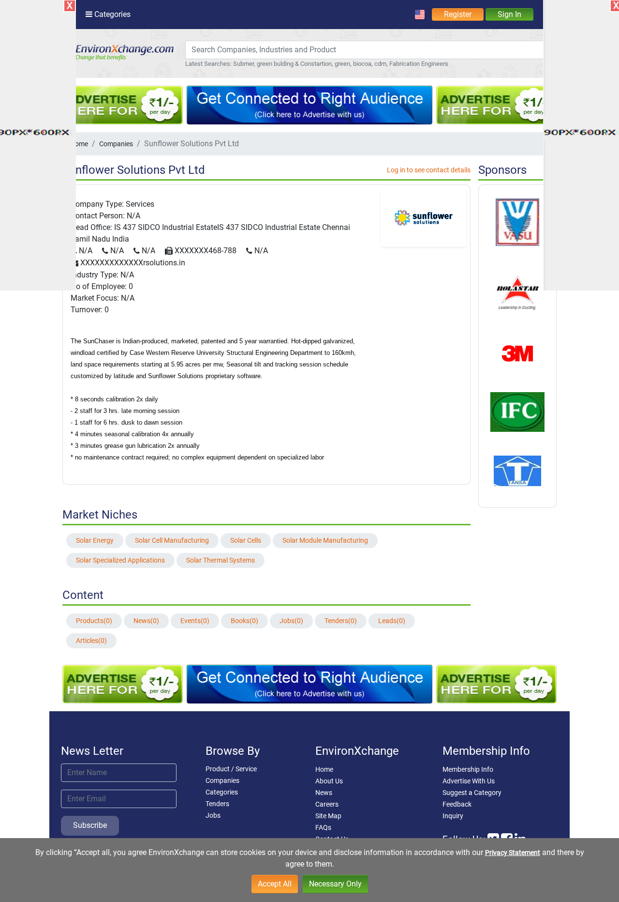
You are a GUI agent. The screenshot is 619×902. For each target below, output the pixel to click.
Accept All (275, 883)
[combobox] (364, 50)
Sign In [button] (509, 14)
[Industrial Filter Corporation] (517, 411)
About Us (329, 781)
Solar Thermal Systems (220, 560)
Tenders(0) (340, 621)
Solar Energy (95, 540)
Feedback (457, 804)
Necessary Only (335, 883)
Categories (222, 792)
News (323, 792)
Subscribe (90, 825)
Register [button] (458, 14)
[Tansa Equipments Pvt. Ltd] (517, 470)
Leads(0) (391, 621)
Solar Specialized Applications (120, 560)
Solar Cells (245, 540)
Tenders (217, 804)
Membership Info (467, 769)
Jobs (213, 815)
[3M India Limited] (518, 353)
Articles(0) (91, 640)
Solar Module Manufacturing (325, 540)
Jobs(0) (291, 621)
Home (324, 769)
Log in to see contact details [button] (429, 170)
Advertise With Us (468, 781)
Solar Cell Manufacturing (172, 540)
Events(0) (194, 621)
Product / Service (231, 769)
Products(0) (94, 621)
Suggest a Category (471, 792)
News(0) (146, 621)
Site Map (328, 816)
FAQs (323, 827)
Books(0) (244, 621)
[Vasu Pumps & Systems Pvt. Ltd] (517, 222)
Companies (116, 144)
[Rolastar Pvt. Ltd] (517, 291)
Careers (327, 804)
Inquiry (452, 816)
